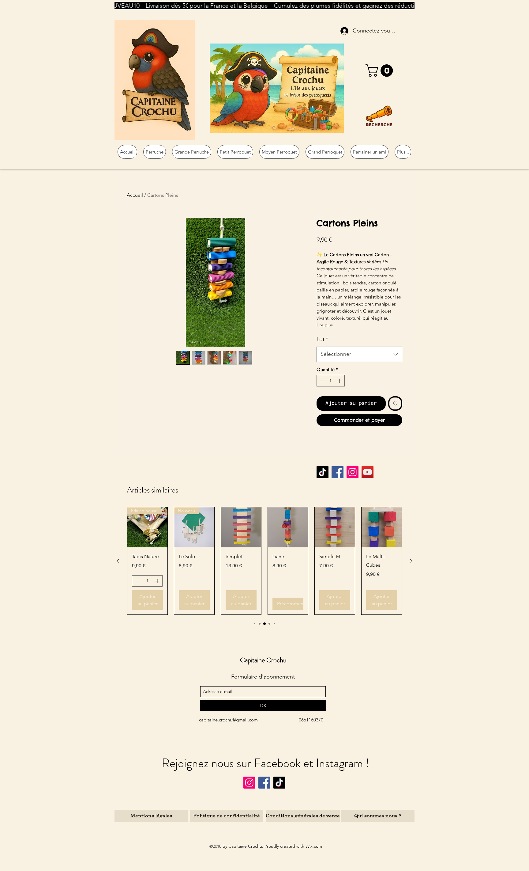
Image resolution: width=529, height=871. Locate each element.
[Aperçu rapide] (241, 527)
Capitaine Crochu (263, 660)
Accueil (135, 195)
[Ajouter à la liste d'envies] (395, 403)
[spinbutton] (331, 380)
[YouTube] (367, 472)
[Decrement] (321, 380)
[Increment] (340, 380)
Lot (322, 339)
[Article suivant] (411, 561)
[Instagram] (352, 472)
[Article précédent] (118, 561)
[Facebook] (337, 472)
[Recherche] (379, 116)
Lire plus (325, 325)
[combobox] (359, 354)
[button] (381, 70)
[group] (264, 561)
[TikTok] (322, 472)
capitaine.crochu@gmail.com (228, 720)
